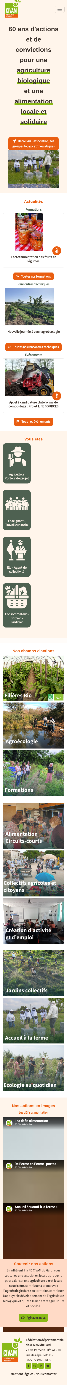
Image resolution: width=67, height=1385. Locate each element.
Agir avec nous (36, 1313)
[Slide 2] (33, 179)
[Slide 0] (20, 179)
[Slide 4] (47, 179)
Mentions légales (22, 1370)
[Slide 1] (27, 179)
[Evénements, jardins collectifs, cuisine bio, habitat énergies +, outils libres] (33, 1085)
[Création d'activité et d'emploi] (33, 938)
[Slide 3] (40, 179)
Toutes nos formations (35, 272)
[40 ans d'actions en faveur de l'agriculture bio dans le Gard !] (33, 696)
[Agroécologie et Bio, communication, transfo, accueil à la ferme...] (33, 791)
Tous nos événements (35, 417)
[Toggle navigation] (60, 9)
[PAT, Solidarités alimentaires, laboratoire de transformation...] (33, 843)
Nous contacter (46, 1370)
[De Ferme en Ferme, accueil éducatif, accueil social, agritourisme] (33, 1038)
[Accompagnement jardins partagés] (33, 991)
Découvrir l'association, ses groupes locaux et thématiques (33, 143)
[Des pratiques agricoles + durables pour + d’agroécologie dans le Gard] (33, 743)
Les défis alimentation (33, 1108)
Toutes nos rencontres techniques (35, 342)
